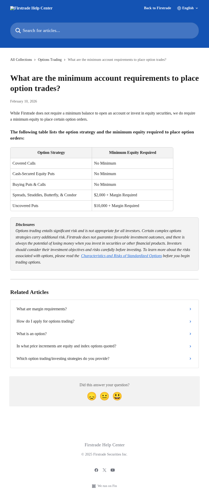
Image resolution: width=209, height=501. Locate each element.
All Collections (21, 60)
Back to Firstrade (157, 8)
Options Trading (50, 60)
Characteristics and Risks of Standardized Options (121, 256)
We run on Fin (107, 486)
